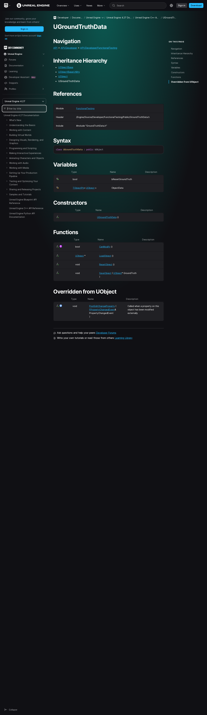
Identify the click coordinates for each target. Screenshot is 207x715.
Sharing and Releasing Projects (25, 189)
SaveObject (105, 273)
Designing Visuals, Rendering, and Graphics (26, 141)
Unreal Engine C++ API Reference (26, 208)
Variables (175, 67)
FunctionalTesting (85, 108)
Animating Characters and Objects (26, 158)
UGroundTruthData (107, 217)
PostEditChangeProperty (102, 306)
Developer (63, 17)
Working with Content (20, 130)
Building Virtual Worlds (20, 135)
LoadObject (105, 255)
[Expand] (7, 120)
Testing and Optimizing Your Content (23, 183)
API (55, 47)
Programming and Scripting (23, 148)
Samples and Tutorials (20, 194)
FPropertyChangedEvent (102, 309)
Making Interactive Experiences (25, 153)
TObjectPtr (78, 188)
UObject (63, 76)
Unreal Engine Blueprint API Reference (23, 201)
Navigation (176, 48)
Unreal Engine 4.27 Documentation (21, 115)
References (177, 58)
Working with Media (19, 168)
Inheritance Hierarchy (182, 53)
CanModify (104, 246)
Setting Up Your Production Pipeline (23, 174)
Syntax (174, 63)
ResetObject (105, 264)
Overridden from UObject (185, 82)
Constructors (177, 72)
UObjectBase (65, 67)
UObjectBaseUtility (69, 71)
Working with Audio (18, 163)
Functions (176, 77)
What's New (15, 120)
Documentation (77, 17)
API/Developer (69, 47)
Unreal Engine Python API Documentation (22, 215)
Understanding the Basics (22, 125)
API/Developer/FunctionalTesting (98, 47)
